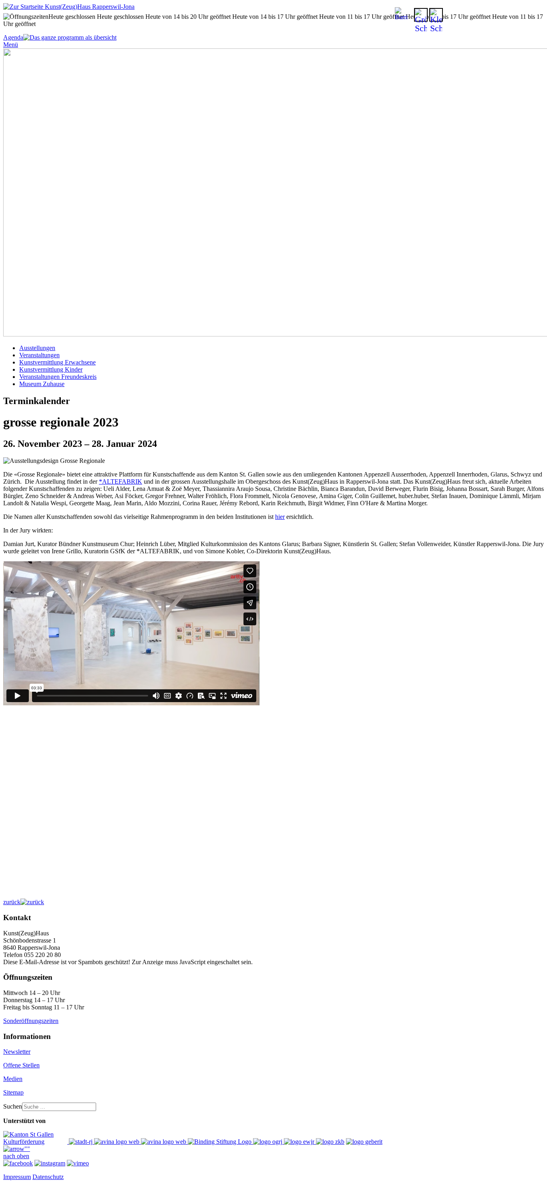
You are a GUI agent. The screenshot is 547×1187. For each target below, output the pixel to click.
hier (280, 516)
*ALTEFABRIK (120, 481)
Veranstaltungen (39, 355)
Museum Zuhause (41, 383)
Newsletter (16, 1051)
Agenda (13, 37)
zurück (11, 902)
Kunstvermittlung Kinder (50, 369)
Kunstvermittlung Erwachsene (57, 362)
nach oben (16, 1156)
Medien (12, 1078)
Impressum (17, 1176)
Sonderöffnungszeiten (30, 1020)
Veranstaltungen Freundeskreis (58, 376)
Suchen (12, 1106)
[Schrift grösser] (421, 15)
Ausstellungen (37, 347)
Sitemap (13, 1092)
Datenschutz (48, 1176)
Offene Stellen (21, 1065)
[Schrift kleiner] (436, 15)
